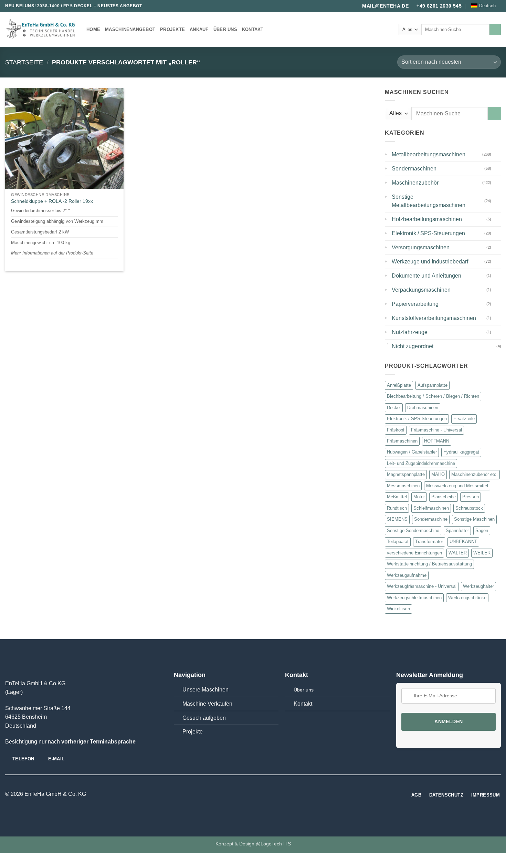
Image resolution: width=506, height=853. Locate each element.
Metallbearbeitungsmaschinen (428, 154)
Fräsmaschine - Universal (436, 430)
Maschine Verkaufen (207, 704)
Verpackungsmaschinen (421, 290)
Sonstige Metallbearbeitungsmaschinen (428, 201)
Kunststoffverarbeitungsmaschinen (434, 318)
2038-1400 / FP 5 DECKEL (65, 5)
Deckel (394, 407)
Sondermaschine (430, 519)
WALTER (458, 552)
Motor (419, 496)
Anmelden (448, 721)
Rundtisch (397, 508)
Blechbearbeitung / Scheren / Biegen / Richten (433, 396)
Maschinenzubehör (415, 183)
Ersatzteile (464, 418)
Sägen (481, 530)
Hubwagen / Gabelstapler (412, 452)
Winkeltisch (398, 608)
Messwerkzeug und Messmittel (457, 485)
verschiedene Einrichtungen (414, 552)
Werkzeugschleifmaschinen (414, 597)
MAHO (438, 474)
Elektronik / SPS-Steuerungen (428, 233)
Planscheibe (443, 496)
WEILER (482, 552)
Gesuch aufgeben (204, 718)
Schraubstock (469, 508)
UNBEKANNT (463, 541)
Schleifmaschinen (431, 508)
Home (93, 29)
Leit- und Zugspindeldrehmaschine (421, 463)
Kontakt (253, 29)
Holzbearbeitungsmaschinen (427, 219)
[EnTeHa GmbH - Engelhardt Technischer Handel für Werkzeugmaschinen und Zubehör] (40, 29)
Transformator (429, 541)
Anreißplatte (399, 385)
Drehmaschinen (422, 407)
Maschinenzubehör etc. (474, 474)
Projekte (172, 29)
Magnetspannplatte (406, 474)
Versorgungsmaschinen (421, 247)
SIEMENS (397, 519)
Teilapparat (398, 541)
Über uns (225, 29)
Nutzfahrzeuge (410, 332)
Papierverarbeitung (415, 304)
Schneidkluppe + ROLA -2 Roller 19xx (52, 201)
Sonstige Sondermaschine (413, 530)
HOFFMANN (436, 441)
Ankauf (199, 29)
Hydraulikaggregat (461, 452)
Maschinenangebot (130, 29)
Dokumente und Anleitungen (426, 276)
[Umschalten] (497, 154)
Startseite (24, 62)
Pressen (470, 496)
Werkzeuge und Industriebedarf (430, 261)
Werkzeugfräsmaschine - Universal (421, 586)
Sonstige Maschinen (474, 519)
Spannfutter (457, 530)
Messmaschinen (403, 485)
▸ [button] (386, 153)
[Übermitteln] (495, 29)
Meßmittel (397, 496)
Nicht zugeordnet (412, 346)
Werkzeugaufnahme (406, 575)
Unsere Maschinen (205, 690)
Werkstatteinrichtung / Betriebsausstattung (429, 563)
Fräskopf (395, 430)
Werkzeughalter (478, 586)
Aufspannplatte (432, 385)
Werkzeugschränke (467, 597)
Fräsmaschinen (402, 441)
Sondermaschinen (414, 168)
